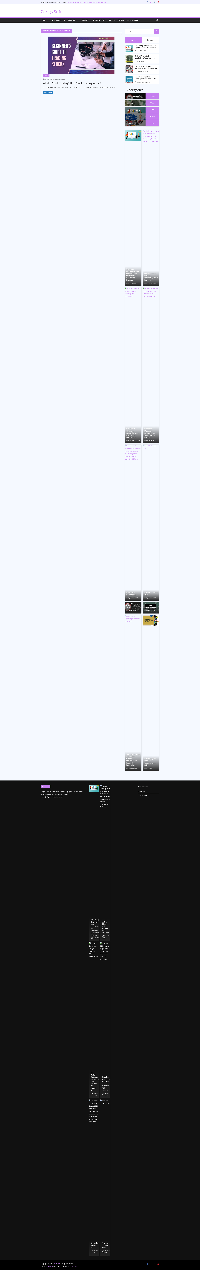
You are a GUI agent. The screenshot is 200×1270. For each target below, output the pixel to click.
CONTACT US (142, 796)
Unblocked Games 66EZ (131, 594)
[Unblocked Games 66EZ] (133, 523)
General (130, 124)
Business (71, 20)
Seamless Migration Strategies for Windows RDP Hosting (146, 78)
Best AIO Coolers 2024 (151, 594)
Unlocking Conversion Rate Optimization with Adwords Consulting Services (145, 47)
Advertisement (143, 787)
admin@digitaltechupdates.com (52, 797)
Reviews (121, 20)
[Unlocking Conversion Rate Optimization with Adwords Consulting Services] (133, 135)
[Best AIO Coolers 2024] (151, 523)
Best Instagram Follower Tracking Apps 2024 (150, 761)
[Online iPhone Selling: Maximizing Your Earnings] (151, 208)
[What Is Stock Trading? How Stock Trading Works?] (81, 55)
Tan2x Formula (150, 608)
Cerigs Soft (51, 11)
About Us (141, 791)
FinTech (130, 117)
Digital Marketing (133, 110)
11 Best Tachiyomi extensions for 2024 (132, 604)
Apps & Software (58, 20)
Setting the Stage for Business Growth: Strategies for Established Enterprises (133, 759)
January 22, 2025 (142, 61)
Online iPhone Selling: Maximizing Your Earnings (145, 57)
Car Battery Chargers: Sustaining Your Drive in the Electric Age (89, 2)
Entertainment (99, 20)
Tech (44, 20)
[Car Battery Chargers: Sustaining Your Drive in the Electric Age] (133, 365)
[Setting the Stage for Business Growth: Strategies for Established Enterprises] (133, 693)
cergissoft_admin (60, 79)
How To (112, 20)
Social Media (133, 20)
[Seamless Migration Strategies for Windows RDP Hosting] (151, 365)
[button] (47, 20)
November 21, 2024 (143, 72)
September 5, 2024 (143, 82)
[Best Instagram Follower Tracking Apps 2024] (151, 620)
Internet (84, 20)
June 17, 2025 (141, 51)
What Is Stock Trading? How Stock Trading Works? (72, 83)
